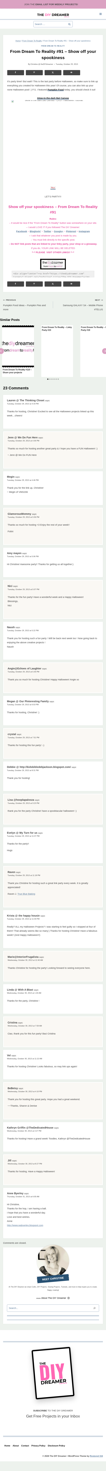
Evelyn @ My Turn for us (22, 832)
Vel (9, 1055)
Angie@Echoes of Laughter (24, 668)
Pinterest (71, 231)
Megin (10, 476)
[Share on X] (53, 72)
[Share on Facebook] (15, 72)
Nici (10, 586)
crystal (12, 734)
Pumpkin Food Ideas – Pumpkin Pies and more (24, 305)
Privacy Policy (38, 1446)
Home (7, 1446)
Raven (11, 872)
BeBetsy (13, 1088)
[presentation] (18, 346)
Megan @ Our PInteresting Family (28, 701)
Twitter (47, 231)
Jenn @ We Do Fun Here (23, 437)
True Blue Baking (26, 894)
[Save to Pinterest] (34, 72)
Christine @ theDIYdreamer (42, 64)
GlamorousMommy (19, 513)
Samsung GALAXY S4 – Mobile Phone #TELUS (83, 305)
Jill (9, 1160)
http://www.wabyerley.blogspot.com (25, 1225)
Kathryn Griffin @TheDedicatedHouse (30, 1127)
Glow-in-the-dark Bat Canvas (53, 98)
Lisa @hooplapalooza (21, 799)
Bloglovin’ (35, 231)
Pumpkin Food (56, 89)
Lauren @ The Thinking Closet (25, 400)
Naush (11, 627)
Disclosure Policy (56, 1446)
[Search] (94, 1308)
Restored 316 (96, 1456)
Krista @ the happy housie (23, 915)
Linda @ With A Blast (20, 989)
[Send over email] (71, 72)
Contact (25, 1446)
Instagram (84, 231)
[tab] (47, 379)
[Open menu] (100, 14)
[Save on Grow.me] (84, 72)
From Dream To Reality (53, 46)
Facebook (21, 231)
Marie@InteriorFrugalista (23, 956)
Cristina (12, 1022)
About (16, 1446)
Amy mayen (14, 553)
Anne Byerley (15, 1193)
